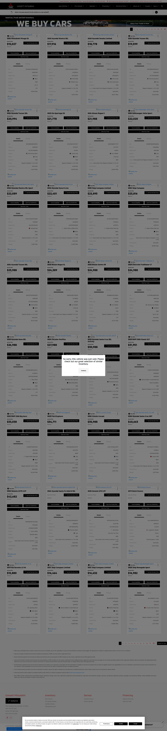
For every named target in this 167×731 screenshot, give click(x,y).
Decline (121, 723)
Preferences (106, 723)
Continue (83, 370)
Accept (135, 723)
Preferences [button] (38, 725)
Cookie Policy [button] (76, 723)
